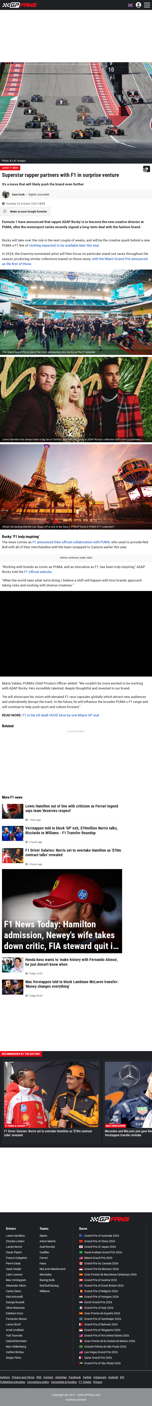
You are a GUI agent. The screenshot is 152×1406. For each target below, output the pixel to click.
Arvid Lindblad (15, 1330)
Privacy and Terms (23, 1377)
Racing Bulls (47, 1280)
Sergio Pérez (13, 1357)
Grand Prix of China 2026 (99, 1241)
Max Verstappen (16, 1280)
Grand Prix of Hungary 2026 (101, 1296)
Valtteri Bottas (15, 1352)
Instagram (99, 1377)
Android (113, 1377)
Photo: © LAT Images (14, 160)
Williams (45, 1291)
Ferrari (44, 1257)
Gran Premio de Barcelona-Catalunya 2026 (110, 1274)
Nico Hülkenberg (16, 1346)
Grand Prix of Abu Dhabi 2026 (102, 1363)
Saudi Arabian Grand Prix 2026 (103, 1252)
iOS (122, 1377)
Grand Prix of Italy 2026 (98, 1307)
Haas (43, 1263)
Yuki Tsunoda (14, 1335)
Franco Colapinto (16, 1257)
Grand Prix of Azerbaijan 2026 (102, 1318)
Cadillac (44, 1252)
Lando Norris (14, 1246)
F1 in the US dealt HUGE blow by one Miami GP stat (61, 715)
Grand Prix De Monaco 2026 (101, 1269)
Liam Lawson (14, 1274)
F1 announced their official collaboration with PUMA (71, 542)
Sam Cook (18, 194)
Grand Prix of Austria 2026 (100, 1280)
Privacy (97, 1382)
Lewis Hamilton (15, 1235)
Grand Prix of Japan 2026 (100, 1246)
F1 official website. (38, 572)
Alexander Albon (16, 1285)
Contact (48, 1377)
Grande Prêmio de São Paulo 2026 (105, 1346)
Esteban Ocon (14, 1313)
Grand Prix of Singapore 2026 (102, 1330)
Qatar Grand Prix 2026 (98, 1357)
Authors (5, 1377)
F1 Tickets (85, 1382)
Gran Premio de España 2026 (102, 1313)
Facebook (75, 1377)
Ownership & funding (64, 1382)
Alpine (43, 1235)
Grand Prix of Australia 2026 (101, 1235)
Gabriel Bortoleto (16, 1341)
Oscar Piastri (14, 1252)
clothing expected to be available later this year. (64, 245)
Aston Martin (48, 1241)
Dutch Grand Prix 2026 (98, 1302)
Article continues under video (76, 557)
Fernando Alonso (16, 1318)
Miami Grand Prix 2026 (98, 1257)
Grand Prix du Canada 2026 (101, 1263)
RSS (38, 1377)
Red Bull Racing (49, 1285)
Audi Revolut (47, 1246)
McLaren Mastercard (52, 1269)
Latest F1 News (10, 168)
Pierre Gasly (13, 1263)
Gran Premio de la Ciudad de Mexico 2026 (109, 1341)
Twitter (87, 1377)
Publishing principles (12, 1382)
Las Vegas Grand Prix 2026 (101, 1352)
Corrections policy (38, 1382)
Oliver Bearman (15, 1307)
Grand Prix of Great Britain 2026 (104, 1285)
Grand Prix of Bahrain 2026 (101, 1324)
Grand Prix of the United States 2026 (106, 1335)
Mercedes (45, 1274)
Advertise (61, 1377)
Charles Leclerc (15, 1241)
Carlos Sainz (13, 1291)
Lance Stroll (13, 1324)
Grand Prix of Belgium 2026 (101, 1291)
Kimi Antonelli (14, 1296)
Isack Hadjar (13, 1269)
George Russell (15, 1302)
